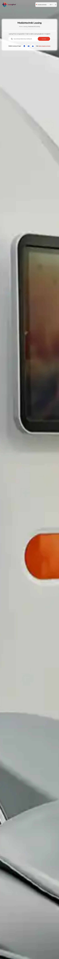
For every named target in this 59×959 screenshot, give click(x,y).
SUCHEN (44, 39)
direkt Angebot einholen (44, 46)
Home (20, 26)
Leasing (25, 26)
